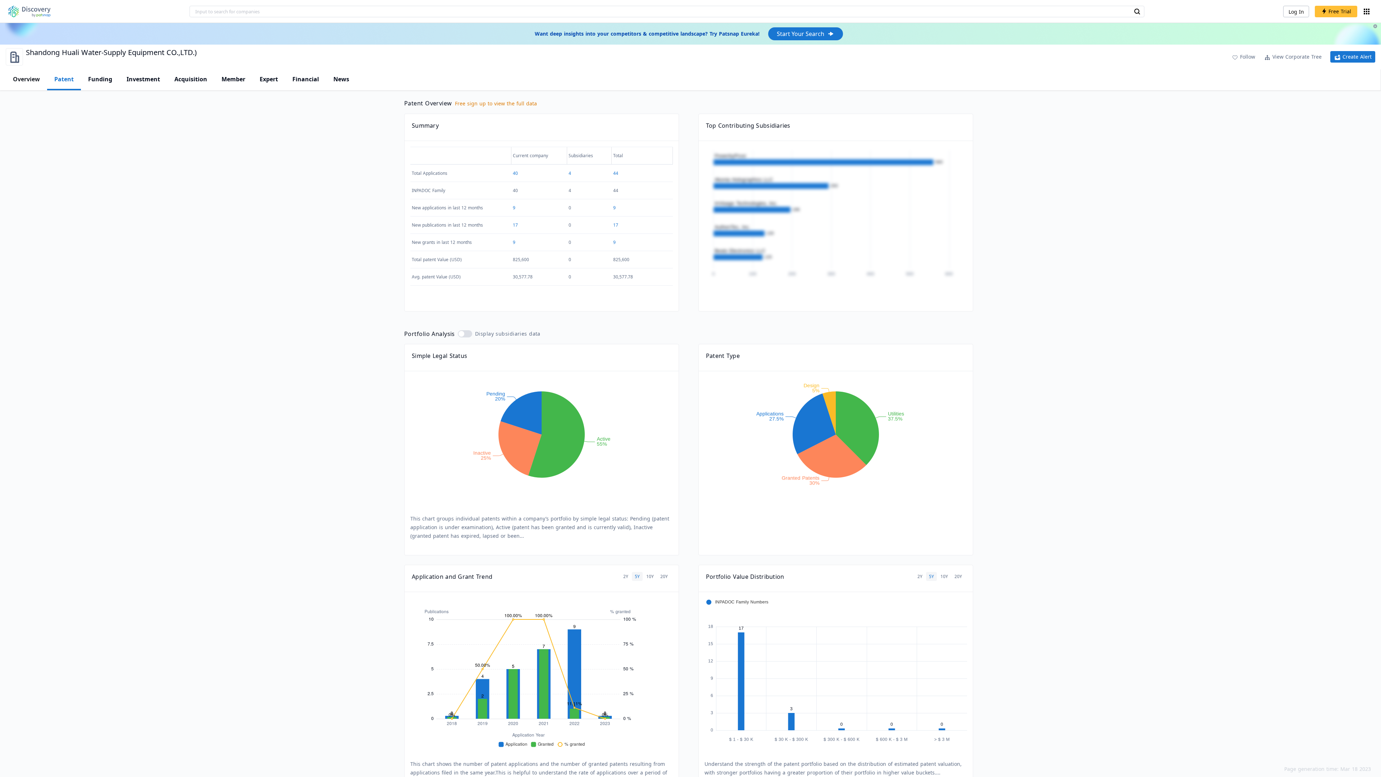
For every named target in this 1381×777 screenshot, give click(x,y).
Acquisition (190, 79)
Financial (305, 79)
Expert (269, 79)
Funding (100, 79)
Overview (26, 79)
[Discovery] (30, 11)
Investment (143, 79)
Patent (64, 79)
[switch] (465, 333)
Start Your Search (800, 34)
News (341, 79)
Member (233, 79)
